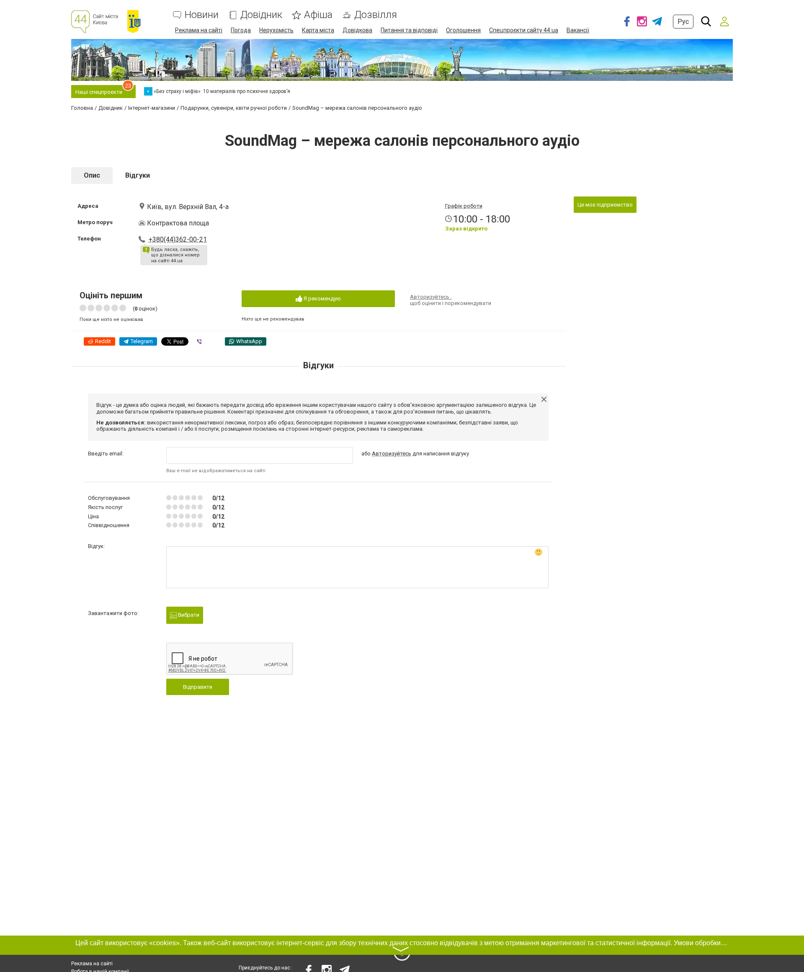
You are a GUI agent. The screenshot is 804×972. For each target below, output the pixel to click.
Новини (202, 15)
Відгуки (137, 175)
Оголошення (463, 30)
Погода (241, 30)
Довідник (261, 15)
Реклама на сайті (198, 30)
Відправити (197, 687)
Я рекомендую (321, 298)
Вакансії (578, 30)
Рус (683, 22)
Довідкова (357, 30)
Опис (92, 175)
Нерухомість (276, 30)
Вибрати (188, 615)
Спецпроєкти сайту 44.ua (523, 30)
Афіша (318, 15)
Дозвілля (375, 15)
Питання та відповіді (409, 30)
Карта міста (318, 30)
